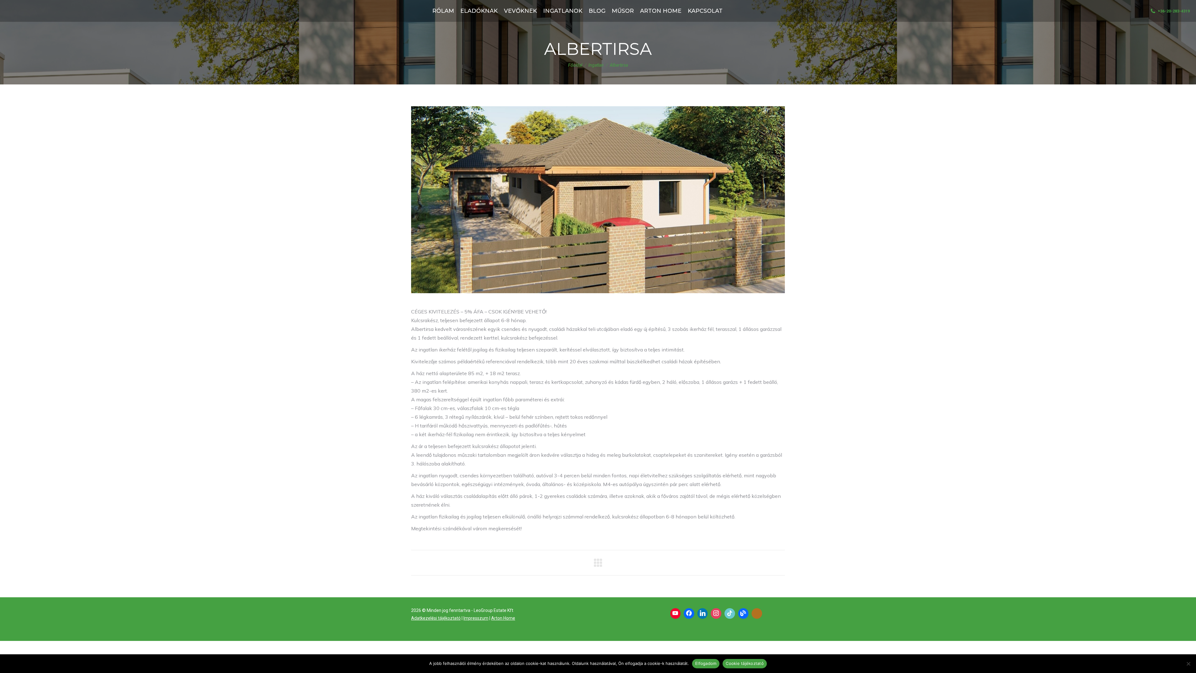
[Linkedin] (703, 613)
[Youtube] (675, 613)
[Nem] (1188, 664)
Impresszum (475, 618)
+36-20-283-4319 (1174, 11)
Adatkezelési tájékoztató (436, 618)
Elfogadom (705, 663)
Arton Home (503, 618)
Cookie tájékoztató (745, 663)
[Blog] (743, 613)
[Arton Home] (757, 613)
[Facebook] (689, 613)
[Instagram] (716, 613)
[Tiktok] (730, 613)
